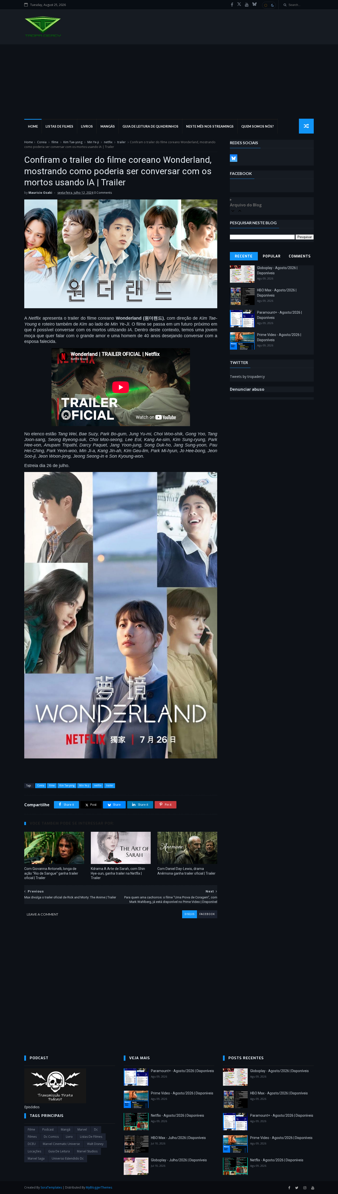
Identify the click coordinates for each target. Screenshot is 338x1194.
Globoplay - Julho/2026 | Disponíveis (179, 1160)
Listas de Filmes (59, 126)
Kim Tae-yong (72, 142)
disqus (189, 914)
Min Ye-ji (93, 142)
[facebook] (232, 4)
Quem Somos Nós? (257, 126)
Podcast (48, 1129)
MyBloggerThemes (99, 1187)
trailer (121, 142)
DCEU (32, 1144)
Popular (272, 256)
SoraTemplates (51, 1187)
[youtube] (247, 4)
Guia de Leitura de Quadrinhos (150, 126)
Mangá (65, 1129)
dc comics (51, 1137)
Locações (34, 1151)
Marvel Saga (36, 1158)
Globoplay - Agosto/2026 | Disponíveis (279, 1071)
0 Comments (103, 193)
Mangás (107, 126)
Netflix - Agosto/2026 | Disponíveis (177, 1115)
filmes (32, 1137)
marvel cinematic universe (61, 1144)
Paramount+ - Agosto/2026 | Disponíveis (182, 1071)
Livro (69, 1137)
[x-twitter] (239, 4)
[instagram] (304, 1188)
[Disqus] (120, 980)
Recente (244, 256)
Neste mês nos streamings (210, 126)
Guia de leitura (59, 1151)
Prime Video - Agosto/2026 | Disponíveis (182, 1093)
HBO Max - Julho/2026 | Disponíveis (178, 1138)
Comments (300, 256)
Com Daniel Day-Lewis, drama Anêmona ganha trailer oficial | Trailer (186, 871)
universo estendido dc (68, 1158)
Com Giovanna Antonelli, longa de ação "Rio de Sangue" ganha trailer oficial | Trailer (51, 873)
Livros (87, 126)
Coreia (42, 142)
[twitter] (296, 1188)
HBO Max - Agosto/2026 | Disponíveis (279, 1093)
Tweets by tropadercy (247, 376)
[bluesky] (254, 4)
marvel (82, 1129)
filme (54, 142)
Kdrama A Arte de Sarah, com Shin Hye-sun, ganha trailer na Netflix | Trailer (118, 873)
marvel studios (87, 1151)
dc (96, 1129)
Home (33, 126)
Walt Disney (95, 1144)
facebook (207, 914)
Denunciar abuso (247, 389)
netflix (108, 142)
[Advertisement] (169, 81)
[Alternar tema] (269, 5)
